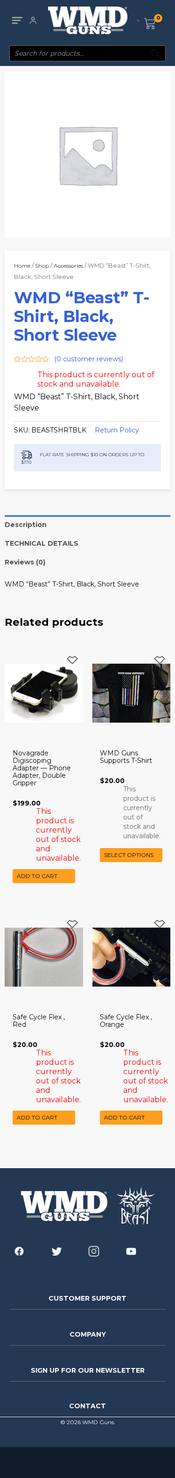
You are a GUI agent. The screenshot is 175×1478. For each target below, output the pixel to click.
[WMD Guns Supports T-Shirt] (131, 693)
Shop (42, 265)
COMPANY (88, 1334)
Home (22, 265)
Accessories (68, 265)
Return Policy (117, 430)
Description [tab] (26, 524)
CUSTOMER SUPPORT (87, 1298)
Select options (129, 854)
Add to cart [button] (37, 875)
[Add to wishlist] (72, 668)
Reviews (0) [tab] (25, 562)
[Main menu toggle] (17, 20)
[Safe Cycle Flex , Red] (44, 957)
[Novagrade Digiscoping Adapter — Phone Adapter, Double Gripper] (44, 693)
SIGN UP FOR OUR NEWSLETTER (88, 1370)
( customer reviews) (88, 359)
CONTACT (87, 1406)
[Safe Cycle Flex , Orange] (131, 957)
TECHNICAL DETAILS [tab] (41, 543)
